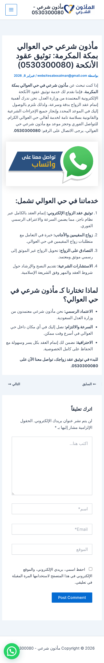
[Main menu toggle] (11, 10)
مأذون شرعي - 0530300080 (48, 10)
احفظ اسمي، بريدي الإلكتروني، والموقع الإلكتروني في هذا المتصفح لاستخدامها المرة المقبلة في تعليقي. (52, 575)
